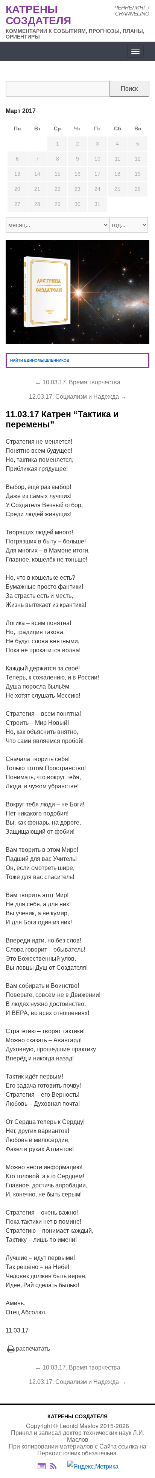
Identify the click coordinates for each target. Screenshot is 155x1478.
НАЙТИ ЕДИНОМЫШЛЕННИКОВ (39, 360)
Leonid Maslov (79, 1425)
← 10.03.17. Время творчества (77, 382)
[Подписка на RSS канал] (57, 1466)
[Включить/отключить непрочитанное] (41, 1466)
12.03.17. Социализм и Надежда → (77, 396)
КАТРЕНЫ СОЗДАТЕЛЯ (77, 1416)
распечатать (33, 1348)
